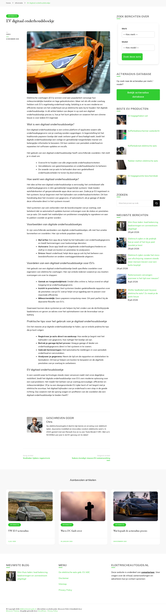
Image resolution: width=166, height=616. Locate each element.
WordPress (42, 611)
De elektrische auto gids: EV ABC (74, 572)
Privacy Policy (65, 590)
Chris (8, 34)
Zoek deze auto (132, 56)
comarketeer (148, 572)
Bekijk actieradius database (138, 94)
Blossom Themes (12, 611)
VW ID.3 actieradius (18, 530)
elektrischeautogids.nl (28, 609)
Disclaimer (64, 578)
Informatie (12, 16)
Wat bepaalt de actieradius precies (130, 530)
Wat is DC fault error (71, 530)
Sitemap (63, 584)
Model (125, 41)
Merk (124, 28)
